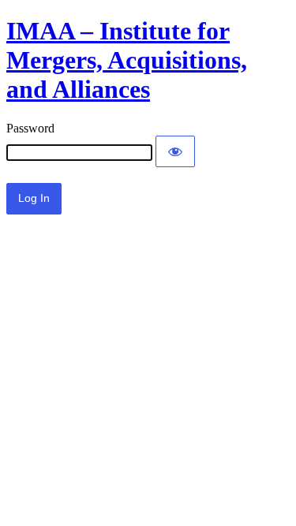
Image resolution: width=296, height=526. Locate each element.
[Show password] (175, 151)
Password (30, 128)
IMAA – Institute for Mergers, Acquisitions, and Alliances (126, 60)
